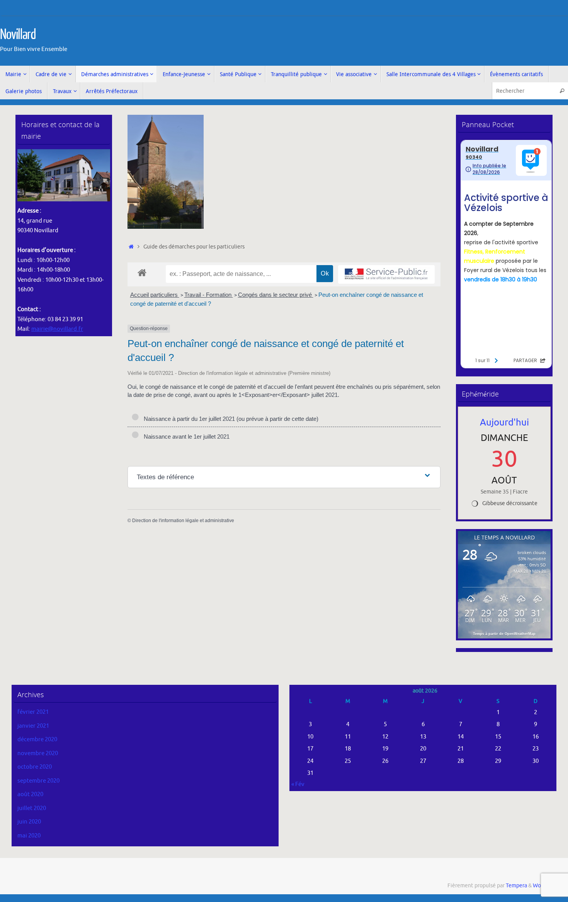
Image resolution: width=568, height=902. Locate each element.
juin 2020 (29, 821)
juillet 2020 (31, 808)
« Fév (297, 784)
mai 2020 (29, 835)
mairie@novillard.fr (57, 329)
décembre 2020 (37, 739)
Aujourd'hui (504, 422)
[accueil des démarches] (142, 272)
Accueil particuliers (154, 294)
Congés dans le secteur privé (275, 294)
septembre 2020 (38, 781)
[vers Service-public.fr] (386, 274)
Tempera (516, 885)
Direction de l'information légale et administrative (183, 520)
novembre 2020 (37, 753)
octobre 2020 (34, 767)
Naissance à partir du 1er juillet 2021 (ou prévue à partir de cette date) (229, 418)
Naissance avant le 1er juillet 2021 (185, 436)
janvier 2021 (33, 726)
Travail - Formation (208, 294)
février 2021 (33, 712)
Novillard (18, 35)
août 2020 (30, 794)
